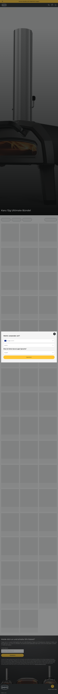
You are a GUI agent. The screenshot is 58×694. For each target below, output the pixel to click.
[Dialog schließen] (54, 334)
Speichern (29, 357)
